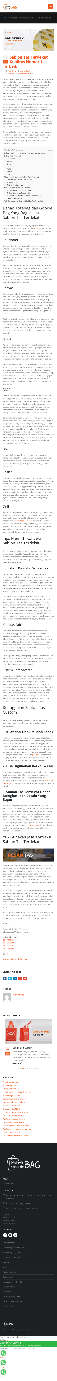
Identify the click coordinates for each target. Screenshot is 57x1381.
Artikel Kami (25, 71)
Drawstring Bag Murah (11, 1109)
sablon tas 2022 (12, 74)
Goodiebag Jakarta (10, 1085)
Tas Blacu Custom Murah (12, 1115)
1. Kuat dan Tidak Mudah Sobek (19, 190)
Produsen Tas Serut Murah (13, 1105)
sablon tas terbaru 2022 (28, 74)
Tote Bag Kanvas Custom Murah (15, 1136)
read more (16, 1063)
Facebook (5, 978)
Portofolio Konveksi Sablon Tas (19, 180)
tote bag (37, 228)
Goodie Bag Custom (22, 1047)
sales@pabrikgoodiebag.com (15, 959)
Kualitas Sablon (13, 182)
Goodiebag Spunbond (11, 1095)
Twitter (10, 978)
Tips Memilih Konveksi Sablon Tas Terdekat (21, 177)
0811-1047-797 (9, 1223)
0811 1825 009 (8, 940)
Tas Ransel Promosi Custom (14, 1119)
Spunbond (11, 158)
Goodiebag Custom (10, 1082)
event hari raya (32, 825)
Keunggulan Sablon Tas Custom (17, 188)
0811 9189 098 (8, 943)
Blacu (9, 164)
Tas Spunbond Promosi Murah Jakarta (18, 1129)
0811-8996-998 (9, 1220)
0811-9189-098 (9, 1217)
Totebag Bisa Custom (11, 1132)
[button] (18, 1068)
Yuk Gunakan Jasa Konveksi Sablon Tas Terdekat (23, 201)
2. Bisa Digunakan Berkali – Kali (19, 193)
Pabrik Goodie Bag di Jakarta (14, 1102)
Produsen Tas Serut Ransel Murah (16, 1112)
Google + (20, 978)
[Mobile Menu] (50, 6)
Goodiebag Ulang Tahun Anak (14, 1099)
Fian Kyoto (12, 71)
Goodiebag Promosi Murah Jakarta (16, 1092)
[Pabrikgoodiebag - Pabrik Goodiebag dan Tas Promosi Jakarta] (10, 6)
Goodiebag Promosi (11, 1089)
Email (25, 978)
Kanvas (10, 161)
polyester (36, 754)
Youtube (10, 1235)
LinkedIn (15, 978)
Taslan (9, 172)
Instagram (15, 1235)
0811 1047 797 (8, 945)
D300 (9, 166)
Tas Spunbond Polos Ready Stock (16, 1126)
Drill (8, 174)
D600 (9, 169)
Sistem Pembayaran (15, 185)
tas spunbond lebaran (23, 520)
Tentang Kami (8, 1184)
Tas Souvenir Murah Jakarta (13, 1122)
